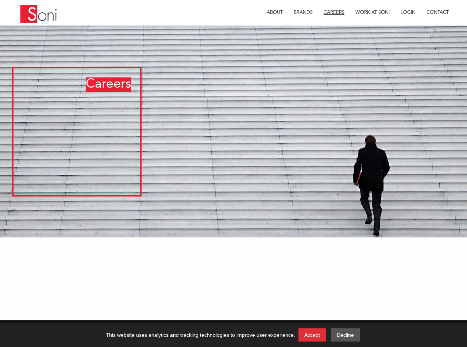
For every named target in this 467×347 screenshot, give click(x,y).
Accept (312, 335)
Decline (345, 335)
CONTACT (438, 12)
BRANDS (303, 12)
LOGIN (408, 12)
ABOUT (275, 12)
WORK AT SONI (372, 12)
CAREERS (334, 12)
